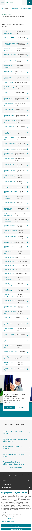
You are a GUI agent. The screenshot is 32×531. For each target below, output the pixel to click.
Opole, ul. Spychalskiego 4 (13, 295)
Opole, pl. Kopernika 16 (13, 165)
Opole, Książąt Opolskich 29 (15, 132)
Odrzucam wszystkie (16, 529)
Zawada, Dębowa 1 (14, 357)
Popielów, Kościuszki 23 (14, 340)
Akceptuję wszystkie (16, 525)
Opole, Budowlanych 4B (15, 87)
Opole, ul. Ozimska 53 (15, 257)
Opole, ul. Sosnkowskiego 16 (13, 278)
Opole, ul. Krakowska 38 (15, 214)
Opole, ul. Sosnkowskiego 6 (13, 289)
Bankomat (7, 8)
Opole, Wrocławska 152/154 (15, 323)
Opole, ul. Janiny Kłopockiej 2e (14, 209)
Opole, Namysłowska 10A (15, 138)
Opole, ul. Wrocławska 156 (13, 312)
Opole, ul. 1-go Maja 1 (15, 187)
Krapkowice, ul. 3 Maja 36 (13, 60)
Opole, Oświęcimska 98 (14, 144)
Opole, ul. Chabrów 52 (13, 203)
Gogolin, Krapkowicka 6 (14, 32)
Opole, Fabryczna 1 (14, 98)
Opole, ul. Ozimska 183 (13, 246)
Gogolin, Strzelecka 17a (14, 38)
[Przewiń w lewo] (2, 8)
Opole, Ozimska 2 (15, 149)
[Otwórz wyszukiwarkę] (24, 2)
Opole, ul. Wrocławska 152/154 (14, 301)
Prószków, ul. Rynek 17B (13, 346)
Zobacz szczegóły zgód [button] (7, 518)
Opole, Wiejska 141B (14, 318)
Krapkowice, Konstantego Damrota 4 (14, 43)
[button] (30, 492)
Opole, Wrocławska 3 (14, 335)
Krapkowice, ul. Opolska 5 (13, 66)
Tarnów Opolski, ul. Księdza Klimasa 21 (14, 352)
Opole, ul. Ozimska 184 (13, 252)
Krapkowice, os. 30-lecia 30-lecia (15, 55)
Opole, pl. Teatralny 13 (13, 176)
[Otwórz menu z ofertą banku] (2, 2)
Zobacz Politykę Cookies (7, 521)
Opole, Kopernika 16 (14, 104)
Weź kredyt (9, 407)
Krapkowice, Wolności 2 (14, 77)
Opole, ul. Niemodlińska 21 (13, 231)
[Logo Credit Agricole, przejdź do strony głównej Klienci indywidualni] (11, 3)
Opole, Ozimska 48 (14, 153)
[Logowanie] (29, 2)
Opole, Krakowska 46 (14, 127)
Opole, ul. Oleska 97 (15, 242)
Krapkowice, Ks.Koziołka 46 (15, 49)
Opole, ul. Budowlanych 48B (13, 192)
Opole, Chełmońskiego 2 (15, 93)
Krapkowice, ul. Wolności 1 (14, 72)
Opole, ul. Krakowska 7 (13, 225)
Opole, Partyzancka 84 (14, 159)
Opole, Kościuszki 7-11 (14, 115)
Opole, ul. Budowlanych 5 (13, 197)
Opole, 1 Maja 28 (15, 82)
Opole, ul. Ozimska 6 (15, 261)
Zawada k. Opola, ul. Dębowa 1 (14, 363)
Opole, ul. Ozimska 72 (15, 269)
